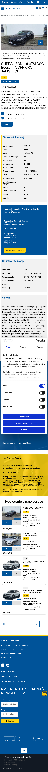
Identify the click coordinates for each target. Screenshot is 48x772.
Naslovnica (4, 15)
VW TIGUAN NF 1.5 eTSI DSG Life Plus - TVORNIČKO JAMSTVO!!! (32, 591)
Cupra (32, 15)
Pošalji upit (7, 124)
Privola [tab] (8, 347)
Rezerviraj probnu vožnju (15, 250)
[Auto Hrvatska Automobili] (13, 8)
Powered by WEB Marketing (14, 760)
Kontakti (30, 2)
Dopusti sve (24, 417)
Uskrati (24, 430)
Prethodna (36, 624)
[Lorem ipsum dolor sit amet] (40, 42)
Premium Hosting (10, 765)
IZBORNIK (3, 8)
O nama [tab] (39, 347)
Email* (3, 710)
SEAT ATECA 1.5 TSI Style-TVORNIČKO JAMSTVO (31, 534)
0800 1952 (7, 657)
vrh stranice (24, 750)
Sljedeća (44, 624)
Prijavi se (10, 721)
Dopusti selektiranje (24, 423)
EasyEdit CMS (9, 762)
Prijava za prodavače (14, 768)
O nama (5, 2)
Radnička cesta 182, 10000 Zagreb (16, 645)
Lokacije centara (17, 2)
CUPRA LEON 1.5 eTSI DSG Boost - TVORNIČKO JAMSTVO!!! (33, 508)
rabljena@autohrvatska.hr (13, 223)
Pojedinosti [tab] (24, 347)
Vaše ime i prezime (8, 700)
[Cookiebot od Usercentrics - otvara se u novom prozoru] (35, 340)
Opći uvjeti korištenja (9, 676)
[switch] (42, 392)
